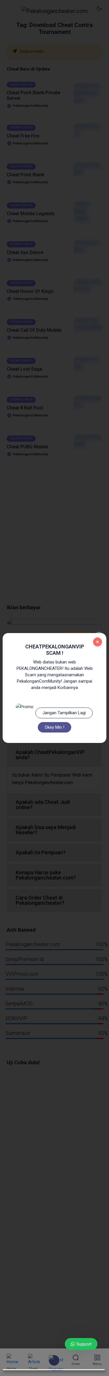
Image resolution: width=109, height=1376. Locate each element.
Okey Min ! (54, 727)
